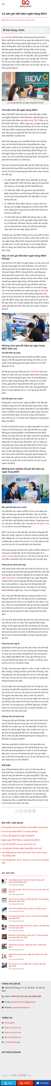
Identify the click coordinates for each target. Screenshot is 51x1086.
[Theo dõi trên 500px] (30, 1075)
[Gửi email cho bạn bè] (26, 811)
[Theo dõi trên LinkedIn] (22, 1075)
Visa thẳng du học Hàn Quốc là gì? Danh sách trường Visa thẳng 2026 (26, 881)
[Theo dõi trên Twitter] (13, 1075)
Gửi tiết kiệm (7, 37)
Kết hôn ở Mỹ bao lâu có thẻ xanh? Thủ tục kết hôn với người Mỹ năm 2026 (28, 936)
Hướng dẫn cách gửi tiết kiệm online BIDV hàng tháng (25, 827)
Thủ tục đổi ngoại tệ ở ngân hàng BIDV (18, 836)
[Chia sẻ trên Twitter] (21, 811)
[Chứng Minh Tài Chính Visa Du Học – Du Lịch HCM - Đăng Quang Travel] (25, 4)
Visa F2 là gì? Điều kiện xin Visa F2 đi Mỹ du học (27, 908)
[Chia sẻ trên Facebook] (17, 811)
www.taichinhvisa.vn (21, 1007)
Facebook (44, 1083)
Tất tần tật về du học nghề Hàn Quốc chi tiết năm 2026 (27, 946)
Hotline (27, 1083)
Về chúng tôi (9, 1023)
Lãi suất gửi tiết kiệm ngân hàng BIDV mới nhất (22, 848)
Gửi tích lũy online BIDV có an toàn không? (20, 831)
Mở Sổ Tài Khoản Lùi (13, 1037)
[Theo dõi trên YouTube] (25, 1075)
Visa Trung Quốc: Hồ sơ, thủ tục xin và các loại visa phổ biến (29, 890)
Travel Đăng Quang (27, 20)
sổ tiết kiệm (34, 372)
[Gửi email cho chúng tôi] (15, 1075)
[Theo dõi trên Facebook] (10, 1075)
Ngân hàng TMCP (31, 120)
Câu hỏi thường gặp (12, 1042)
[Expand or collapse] (46, 30)
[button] (3, 4)
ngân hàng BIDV (9, 578)
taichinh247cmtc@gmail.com (23, 1002)
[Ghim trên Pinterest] (30, 811)
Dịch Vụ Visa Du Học (13, 1028)
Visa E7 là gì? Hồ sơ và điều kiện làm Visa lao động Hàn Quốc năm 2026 (29, 900)
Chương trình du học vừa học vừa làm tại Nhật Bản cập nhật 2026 (28, 917)
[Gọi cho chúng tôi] (17, 1075)
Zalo (10, 1083)
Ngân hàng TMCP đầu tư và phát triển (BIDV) (21, 840)
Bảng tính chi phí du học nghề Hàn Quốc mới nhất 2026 (28, 955)
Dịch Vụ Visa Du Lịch (13, 1032)
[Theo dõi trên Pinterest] (20, 1075)
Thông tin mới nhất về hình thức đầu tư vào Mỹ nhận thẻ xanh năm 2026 (29, 927)
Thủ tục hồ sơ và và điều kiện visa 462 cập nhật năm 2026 (27, 965)
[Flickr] (27, 1075)
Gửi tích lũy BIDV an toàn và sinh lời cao (19, 844)
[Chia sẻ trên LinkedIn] (34, 811)
